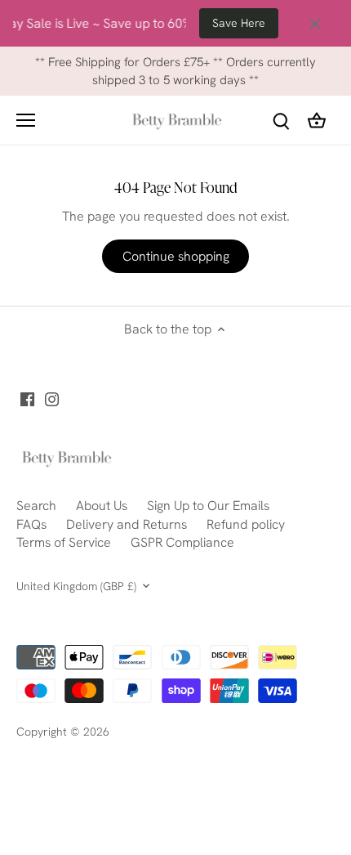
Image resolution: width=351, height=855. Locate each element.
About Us (101, 505)
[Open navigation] (25, 120)
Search (36, 505)
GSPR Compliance (182, 542)
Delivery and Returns (126, 524)
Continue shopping (175, 256)
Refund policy (246, 524)
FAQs (31, 524)
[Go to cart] (317, 119)
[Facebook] (27, 399)
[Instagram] (52, 399)
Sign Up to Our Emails (208, 505)
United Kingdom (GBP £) (76, 586)
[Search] (281, 119)
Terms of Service (63, 542)
